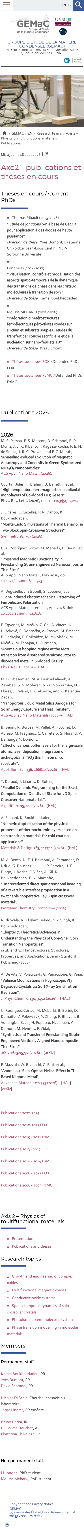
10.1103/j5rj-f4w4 (63, 501)
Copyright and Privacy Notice (31, 1504)
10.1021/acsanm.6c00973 (21, 581)
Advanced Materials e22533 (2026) (29, 1083)
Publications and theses (31, 1247)
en (64, 5)
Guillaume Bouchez (17, 1428)
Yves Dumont (12, 1380)
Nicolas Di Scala (14, 1398)
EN (30, 133)
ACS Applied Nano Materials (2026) (30, 716)
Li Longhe (9, 1473)
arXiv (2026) (20, 1053)
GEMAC (17, 133)
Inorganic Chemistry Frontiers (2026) (33, 908)
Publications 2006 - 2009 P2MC (26, 1186)
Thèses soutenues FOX (31, 362)
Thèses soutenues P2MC (32, 376)
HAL (41, 667)
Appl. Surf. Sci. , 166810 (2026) (29, 770)
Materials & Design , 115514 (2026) (32, 848)
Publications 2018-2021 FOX (24, 1125)
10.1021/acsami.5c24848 (21, 614)
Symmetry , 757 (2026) (21, 537)
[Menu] (6, 5)
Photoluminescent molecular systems (43, 1320)
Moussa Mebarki (14, 1479)
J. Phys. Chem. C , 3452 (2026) (28, 999)
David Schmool (13, 1386)
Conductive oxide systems (33, 1298)
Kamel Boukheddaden (20, 1374)
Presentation (22, 1239)
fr (69, 5)
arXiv (49, 1053)
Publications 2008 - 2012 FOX (25, 1174)
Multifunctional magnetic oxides (39, 1290)
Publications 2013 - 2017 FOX (25, 1149)
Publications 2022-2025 (20, 1113)
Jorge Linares (12, 1410)
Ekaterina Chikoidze (17, 1434)
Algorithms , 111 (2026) (22, 806)
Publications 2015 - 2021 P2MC (26, 1137)
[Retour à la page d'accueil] (42, 26)
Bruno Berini (11, 1422)
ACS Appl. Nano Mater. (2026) (26, 474)
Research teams (49, 133)
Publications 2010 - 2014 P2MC (26, 1161)
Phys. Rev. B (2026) (17, 667)
